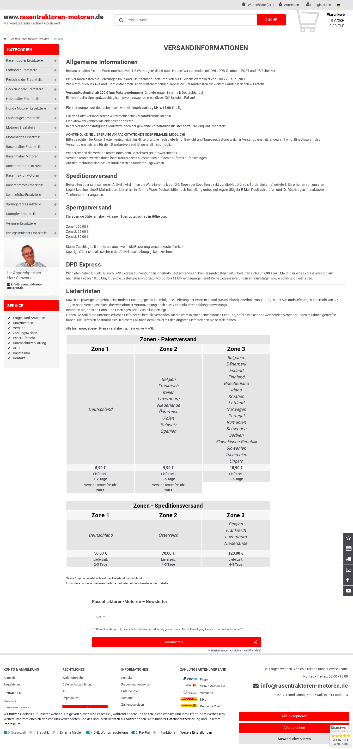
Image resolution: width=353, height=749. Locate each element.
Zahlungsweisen (25, 333)
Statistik (43, 732)
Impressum (21, 353)
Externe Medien (71, 732)
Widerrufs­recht (72, 677)
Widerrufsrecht (24, 338)
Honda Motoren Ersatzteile (26, 108)
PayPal (144, 732)
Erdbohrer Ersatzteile (21, 70)
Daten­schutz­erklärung (77, 684)
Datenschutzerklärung (29, 343)
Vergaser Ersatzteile (21, 223)
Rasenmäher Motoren (22, 156)
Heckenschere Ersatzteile (24, 89)
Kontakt (19, 358)
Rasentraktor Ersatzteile (24, 166)
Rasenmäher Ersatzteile (23, 147)
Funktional (168, 732)
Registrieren (12, 684)
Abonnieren (173, 642)
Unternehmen (23, 323)
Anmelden (10, 677)
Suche (271, 20)
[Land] (338, 5)
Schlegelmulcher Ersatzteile (26, 233)
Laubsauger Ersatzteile (23, 118)
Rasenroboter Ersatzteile (24, 60)
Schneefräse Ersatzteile (23, 195)
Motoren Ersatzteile (20, 127)
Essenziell (18, 732)
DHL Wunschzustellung (110, 732)
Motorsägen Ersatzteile (23, 137)
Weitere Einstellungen (196, 732)
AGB (16, 348)
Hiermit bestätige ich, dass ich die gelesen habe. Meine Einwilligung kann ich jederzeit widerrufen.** (169, 629)
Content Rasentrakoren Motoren (30, 38)
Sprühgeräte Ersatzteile (23, 204)
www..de (53, 19)
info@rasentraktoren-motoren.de (24, 286)
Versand (19, 328)
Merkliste (10, 701)
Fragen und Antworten (30, 318)
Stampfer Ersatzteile (21, 214)
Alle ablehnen (294, 728)
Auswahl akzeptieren (294, 739)
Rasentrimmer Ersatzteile (24, 185)
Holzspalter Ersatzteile (22, 99)
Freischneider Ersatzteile (24, 79)
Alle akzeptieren (294, 716)
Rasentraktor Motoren (22, 175)
